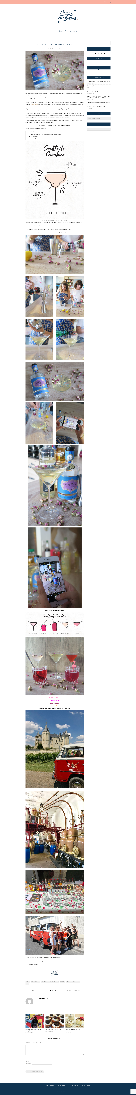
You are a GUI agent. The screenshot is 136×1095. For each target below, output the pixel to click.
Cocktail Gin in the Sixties (94, 92)
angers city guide (35, 981)
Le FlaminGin (54, 700)
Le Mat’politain (54, 698)
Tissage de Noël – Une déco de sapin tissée (98, 81)
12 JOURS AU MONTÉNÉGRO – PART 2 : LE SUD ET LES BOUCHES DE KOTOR (98, 97)
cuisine (73, 981)
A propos (75, 2)
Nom (27, 1058)
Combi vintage (34, 104)
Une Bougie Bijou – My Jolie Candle (96, 106)
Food (37, 2)
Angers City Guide (63, 2)
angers (28, 981)
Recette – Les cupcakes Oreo (53, 1029)
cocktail (62, 981)
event (78, 981)
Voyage (52, 2)
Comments (35, 991)
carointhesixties (74, 990)
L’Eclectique (54, 703)
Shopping (45, 2)
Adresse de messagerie (28, 1062)
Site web (27, 1067)
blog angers (44, 981)
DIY (26, 2)
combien (68, 981)
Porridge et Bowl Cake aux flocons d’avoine (72, 1030)
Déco (31, 2)
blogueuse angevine (54, 981)
